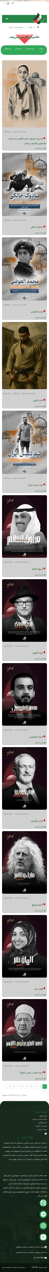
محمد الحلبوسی (36, 737)
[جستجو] (13, 3)
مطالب (30, 27)
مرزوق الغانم (37, 569)
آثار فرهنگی (42, 1122)
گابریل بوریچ (37, 905)
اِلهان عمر (38, 989)
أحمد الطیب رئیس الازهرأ (31, 1073)
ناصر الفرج (38, 400)
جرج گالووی (38, 653)
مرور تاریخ (6, 393)
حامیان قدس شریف (19, 131)
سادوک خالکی (37, 227)
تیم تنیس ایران (35, 485)
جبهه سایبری (42, 1129)
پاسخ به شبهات (41, 1126)
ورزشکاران (6, 131)
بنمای (4, 1267)
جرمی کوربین (37, 821)
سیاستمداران (8, 561)
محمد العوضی (37, 312)
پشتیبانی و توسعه (18, 1267)
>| (44, 1090)
